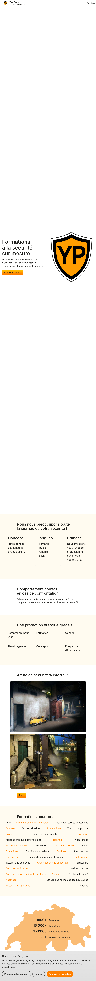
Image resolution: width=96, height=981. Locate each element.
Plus (21, 795)
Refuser (39, 974)
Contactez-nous (12, 272)
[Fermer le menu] (94, 3)
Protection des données (16, 974)
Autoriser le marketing (60, 974)
